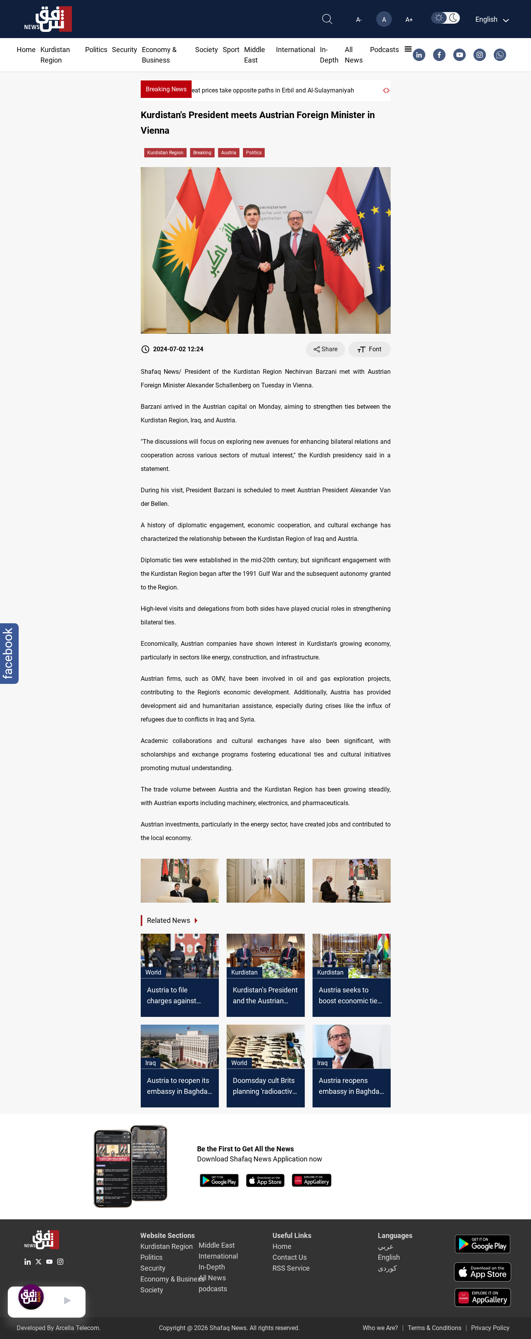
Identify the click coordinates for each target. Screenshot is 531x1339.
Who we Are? (380, 1328)
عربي (386, 1246)
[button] (384, 90)
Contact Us (289, 1257)
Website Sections (167, 1235)
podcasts (384, 49)
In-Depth (212, 1267)
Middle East (217, 1245)
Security (124, 49)
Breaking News (166, 89)
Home (26, 49)
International (295, 49)
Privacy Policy (490, 1328)
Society (206, 49)
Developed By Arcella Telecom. (59, 1328)
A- (359, 19)
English (389, 1257)
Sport (231, 49)
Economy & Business (172, 1279)
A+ (409, 19)
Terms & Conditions (434, 1328)
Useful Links (291, 1235)
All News (212, 1278)
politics (254, 152)
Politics (96, 49)
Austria (228, 152)
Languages (395, 1235)
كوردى (387, 1268)
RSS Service (291, 1268)
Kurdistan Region (165, 152)
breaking (202, 152)
